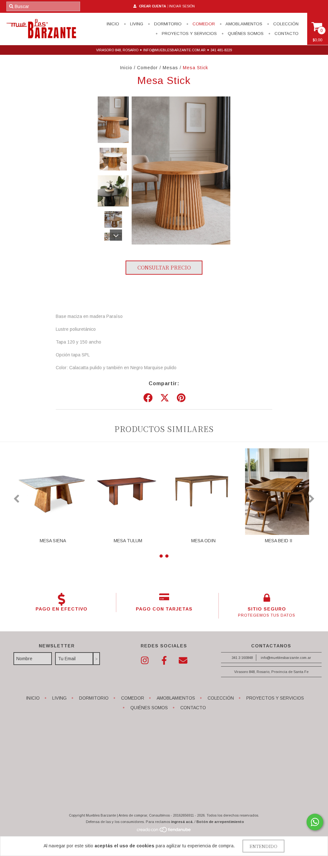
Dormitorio (167, 23)
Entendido (263, 846)
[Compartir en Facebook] (148, 398)
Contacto (286, 33)
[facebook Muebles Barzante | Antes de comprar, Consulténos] (164, 661)
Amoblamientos (243, 23)
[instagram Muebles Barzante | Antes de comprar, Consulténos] (144, 661)
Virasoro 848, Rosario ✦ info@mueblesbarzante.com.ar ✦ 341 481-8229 (164, 50)
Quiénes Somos (245, 33)
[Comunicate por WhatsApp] (315, 822)
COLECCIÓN (285, 23)
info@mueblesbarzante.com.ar (286, 658)
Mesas (170, 67)
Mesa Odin (203, 540)
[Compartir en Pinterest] (181, 398)
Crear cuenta (152, 6)
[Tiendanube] (164, 831)
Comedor (203, 23)
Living (136, 23)
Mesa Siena (53, 540)
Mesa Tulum (128, 540)
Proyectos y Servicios (188, 33)
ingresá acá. (182, 822)
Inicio (113, 23)
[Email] (183, 661)
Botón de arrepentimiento (220, 822)
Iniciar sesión (182, 6)
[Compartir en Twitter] (164, 398)
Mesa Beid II (278, 540)
